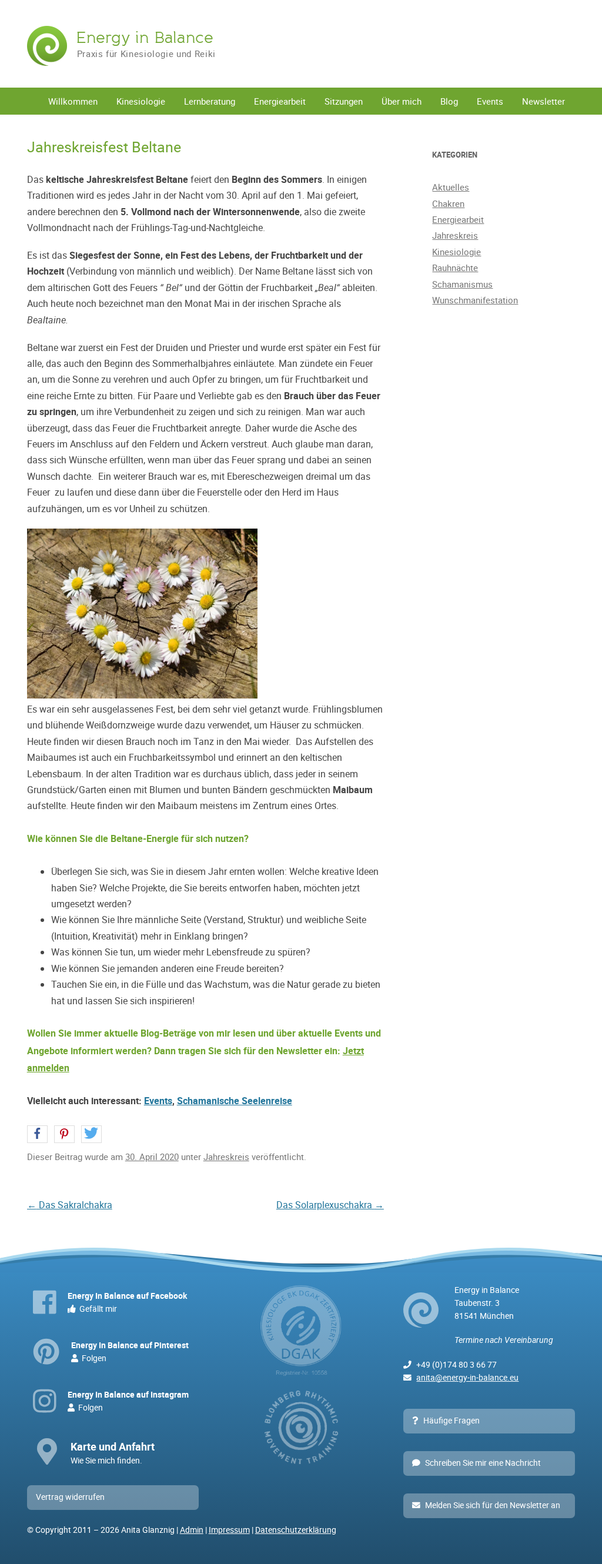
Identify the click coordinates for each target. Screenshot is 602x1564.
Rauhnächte (455, 267)
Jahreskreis (226, 1156)
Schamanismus (462, 284)
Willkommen (73, 101)
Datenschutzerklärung (295, 1530)
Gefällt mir (127, 1302)
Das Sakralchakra (69, 1204)
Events (490, 101)
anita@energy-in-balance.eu (467, 1377)
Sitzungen (344, 101)
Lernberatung (209, 101)
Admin (191, 1530)
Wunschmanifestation (475, 300)
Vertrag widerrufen (70, 1497)
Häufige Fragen (451, 1420)
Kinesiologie (140, 101)
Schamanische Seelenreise (234, 1100)
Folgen (130, 1352)
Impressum (229, 1530)
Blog (449, 101)
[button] (37, 1135)
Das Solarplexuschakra (330, 1204)
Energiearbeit (280, 101)
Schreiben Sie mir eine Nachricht (483, 1463)
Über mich (402, 101)
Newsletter (543, 101)
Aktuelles (450, 187)
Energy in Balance (144, 38)
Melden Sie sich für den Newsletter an (492, 1505)
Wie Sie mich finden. (113, 1452)
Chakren (448, 203)
